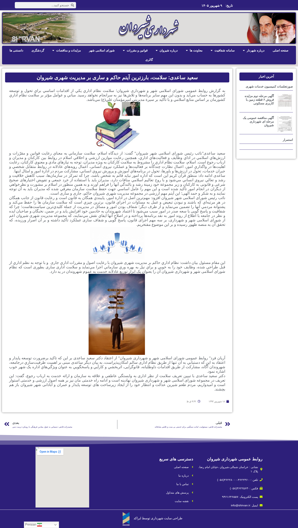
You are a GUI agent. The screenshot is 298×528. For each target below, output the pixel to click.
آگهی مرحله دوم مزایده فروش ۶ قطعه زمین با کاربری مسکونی (259, 99)
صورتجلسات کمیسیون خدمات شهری (269, 86)
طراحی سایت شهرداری (166, 518)
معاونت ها (196, 50)
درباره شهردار (256, 50)
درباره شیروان (169, 50)
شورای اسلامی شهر (102, 50)
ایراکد (137, 518)
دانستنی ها (16, 50)
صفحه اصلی (280, 50)
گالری (149, 59)
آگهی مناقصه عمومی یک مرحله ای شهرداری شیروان (258, 121)
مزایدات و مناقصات (68, 50)
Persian (31, 524)
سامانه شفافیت (224, 50)
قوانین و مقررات (137, 50)
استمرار (288, 139)
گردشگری (37, 50)
